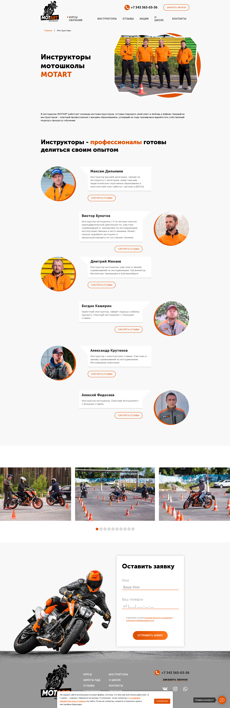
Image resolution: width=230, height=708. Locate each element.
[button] (97, 529)
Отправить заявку (150, 635)
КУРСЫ (87, 674)
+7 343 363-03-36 (144, 7)
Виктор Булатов (96, 216)
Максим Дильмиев (106, 171)
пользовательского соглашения (158, 618)
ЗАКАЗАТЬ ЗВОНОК (176, 7)
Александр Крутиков (109, 350)
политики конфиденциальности (140, 620)
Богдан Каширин (97, 306)
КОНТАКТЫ (116, 685)
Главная (48, 30)
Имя (125, 580)
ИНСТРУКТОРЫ (118, 674)
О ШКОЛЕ (115, 680)
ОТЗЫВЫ (89, 685)
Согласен (162, 701)
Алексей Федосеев (98, 395)
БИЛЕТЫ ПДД (91, 680)
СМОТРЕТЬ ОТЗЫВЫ (101, 198)
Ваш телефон (132, 599)
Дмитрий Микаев (105, 261)
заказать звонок (175, 679)
